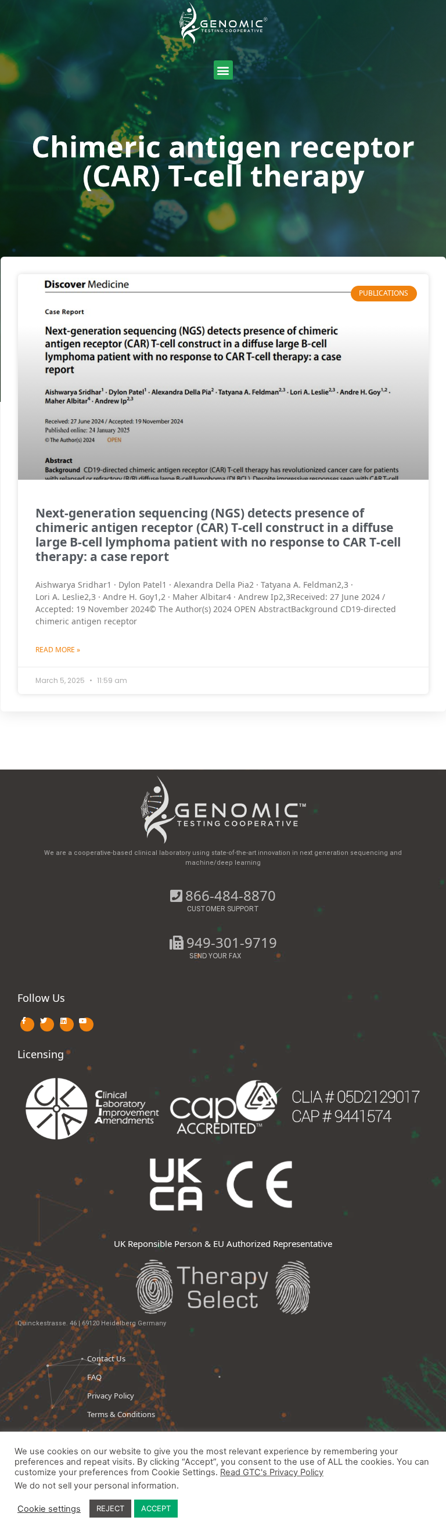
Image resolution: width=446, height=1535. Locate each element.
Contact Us (106, 1358)
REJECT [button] (110, 1508)
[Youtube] (86, 1024)
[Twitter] (47, 1024)
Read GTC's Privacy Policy (271, 1472)
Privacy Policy (110, 1395)
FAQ (94, 1377)
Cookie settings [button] (49, 1509)
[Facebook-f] (27, 1024)
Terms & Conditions (121, 1414)
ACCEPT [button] (156, 1508)
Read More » (57, 650)
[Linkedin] (67, 1024)
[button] (223, 70)
